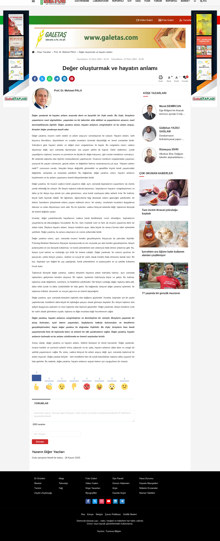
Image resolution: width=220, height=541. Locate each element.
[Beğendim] (36, 381)
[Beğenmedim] (74, 381)
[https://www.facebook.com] (108, 501)
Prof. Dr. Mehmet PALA (65, 52)
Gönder (40, 441)
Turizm (37, 488)
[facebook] (35, 79)
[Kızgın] (86, 381)
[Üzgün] (124, 381)
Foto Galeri (167, 20)
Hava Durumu (146, 478)
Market (37, 483)
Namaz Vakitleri (147, 493)
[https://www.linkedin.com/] (115, 501)
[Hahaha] (99, 381)
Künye (90, 514)
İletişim (99, 514)
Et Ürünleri (39, 478)
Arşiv (114, 488)
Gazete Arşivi (119, 493)
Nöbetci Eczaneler (148, 488)
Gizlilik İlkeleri (130, 514)
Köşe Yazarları (44, 52)
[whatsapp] (50, 79)
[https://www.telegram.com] (122, 501)
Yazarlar (187, 20)
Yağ (61, 488)
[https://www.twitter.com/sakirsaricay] (94, 501)
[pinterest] (72, 79)
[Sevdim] (61, 381)
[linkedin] (64, 79)
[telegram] (57, 79)
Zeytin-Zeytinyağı (43, 493)
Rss (83, 514)
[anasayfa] (33, 52)
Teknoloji (63, 483)
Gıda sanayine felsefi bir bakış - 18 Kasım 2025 (56, 457)
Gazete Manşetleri (148, 483)
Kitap (61, 478)
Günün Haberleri (120, 483)
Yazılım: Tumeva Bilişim (109, 531)
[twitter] (42, 79)
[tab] (41, 403)
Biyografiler (91, 493)
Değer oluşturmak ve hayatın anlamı (96, 52)
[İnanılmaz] (112, 381)
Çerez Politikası (113, 514)
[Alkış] (49, 381)
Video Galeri (146, 20)
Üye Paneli (117, 478)
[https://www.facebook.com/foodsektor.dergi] (88, 501)
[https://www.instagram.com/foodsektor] (101, 501)
